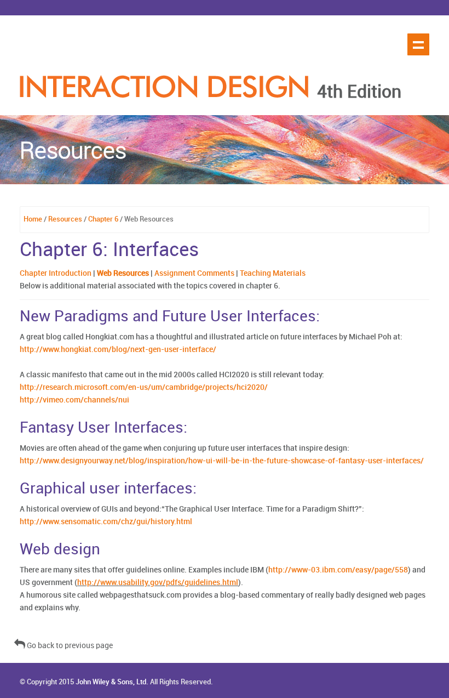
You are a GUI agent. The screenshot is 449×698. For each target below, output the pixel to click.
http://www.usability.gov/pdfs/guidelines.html (157, 582)
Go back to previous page (69, 646)
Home (33, 219)
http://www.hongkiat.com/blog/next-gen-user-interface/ (118, 349)
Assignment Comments (194, 273)
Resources (65, 219)
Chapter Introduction (55, 273)
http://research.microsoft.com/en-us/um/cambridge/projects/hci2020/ (144, 387)
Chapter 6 (103, 219)
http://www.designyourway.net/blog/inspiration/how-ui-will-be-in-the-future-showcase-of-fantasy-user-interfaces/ (222, 461)
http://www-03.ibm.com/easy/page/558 (338, 570)
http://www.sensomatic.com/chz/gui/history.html (106, 522)
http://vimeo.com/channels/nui (74, 400)
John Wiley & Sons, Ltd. (112, 682)
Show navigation (418, 44)
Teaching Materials (273, 273)
